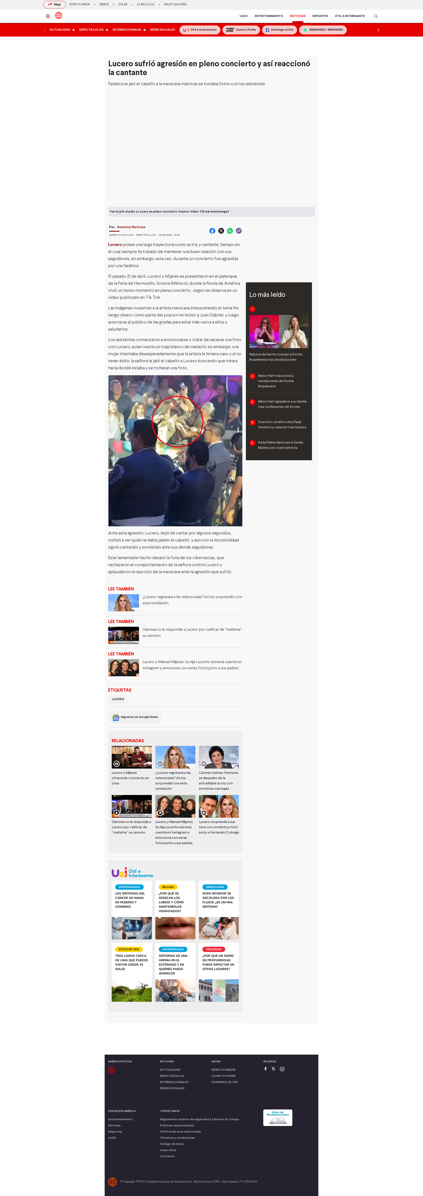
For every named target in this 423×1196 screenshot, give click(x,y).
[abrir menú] (49, 16)
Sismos (104, 4)
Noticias (114, 1125)
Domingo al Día (225, 1082)
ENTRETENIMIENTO (269, 16)
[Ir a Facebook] (266, 1069)
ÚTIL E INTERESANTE (350, 16)
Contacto (167, 1156)
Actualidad (170, 1069)
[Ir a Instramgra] (283, 1069)
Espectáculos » (146, 235)
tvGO (243, 16)
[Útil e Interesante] (175, 872)
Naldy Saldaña (175, 4)
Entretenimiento (120, 1119)
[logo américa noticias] (58, 15)
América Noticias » (121, 235)
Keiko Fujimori (79, 4)
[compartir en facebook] (212, 230)
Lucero (118, 699)
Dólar (122, 4)
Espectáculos (172, 1076)
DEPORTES (320, 16)
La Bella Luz (145, 4)
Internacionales (174, 1082)
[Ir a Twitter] (275, 1069)
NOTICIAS (297, 16)
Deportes (115, 1131)
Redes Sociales (172, 1088)
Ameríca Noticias (131, 227)
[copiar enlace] (238, 230)
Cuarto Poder (224, 1076)
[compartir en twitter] (221, 230)
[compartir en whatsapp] (230, 230)
